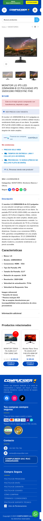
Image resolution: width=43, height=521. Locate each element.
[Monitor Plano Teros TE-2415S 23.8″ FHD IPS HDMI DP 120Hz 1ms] (30, 339)
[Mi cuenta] (35, 10)
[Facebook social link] (9, 189)
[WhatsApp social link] (21, 189)
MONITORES (13, 27)
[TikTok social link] (24, 189)
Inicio (4, 27)
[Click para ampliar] (6, 64)
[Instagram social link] (13, 189)
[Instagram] (14, 398)
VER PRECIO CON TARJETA (16, 112)
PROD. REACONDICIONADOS (13, 2)
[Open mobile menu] (4, 10)
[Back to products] (35, 26)
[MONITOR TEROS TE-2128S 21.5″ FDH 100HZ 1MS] (11, 339)
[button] (11, 364)
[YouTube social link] (17, 189)
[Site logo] (19, 10)
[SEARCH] (36, 19)
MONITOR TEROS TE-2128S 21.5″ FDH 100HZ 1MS (11, 351)
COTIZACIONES (32, 2)
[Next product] (38, 26)
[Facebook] (7, 398)
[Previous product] (32, 26)
